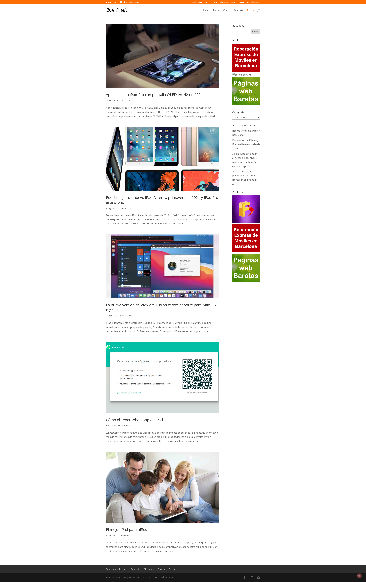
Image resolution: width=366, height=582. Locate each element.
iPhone (216, 10)
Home (206, 10)
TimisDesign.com (162, 577)
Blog (249, 10)
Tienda (241, 2)
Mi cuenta (224, 2)
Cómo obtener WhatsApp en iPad (134, 419)
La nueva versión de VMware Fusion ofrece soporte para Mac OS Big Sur (161, 307)
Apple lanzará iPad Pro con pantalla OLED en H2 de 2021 (154, 94)
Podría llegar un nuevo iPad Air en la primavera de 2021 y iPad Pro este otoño (162, 200)
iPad (225, 10)
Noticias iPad (126, 100)
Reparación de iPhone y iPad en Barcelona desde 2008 (246, 144)
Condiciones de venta (198, 2)
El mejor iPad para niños (126, 529)
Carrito (233, 2)
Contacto (213, 2)
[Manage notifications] (359, 575)
